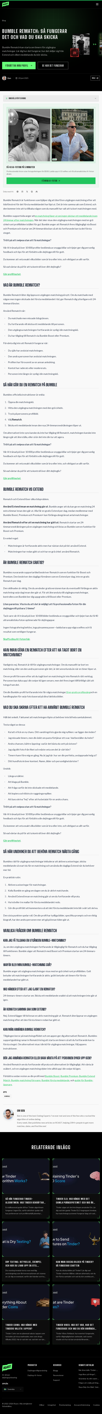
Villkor (41, 1405)
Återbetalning (65, 1405)
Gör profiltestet (12, 274)
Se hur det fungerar (53, 65)
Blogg (55, 1370)
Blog (4, 20)
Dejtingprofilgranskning (37, 1370)
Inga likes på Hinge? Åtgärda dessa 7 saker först (88, 1374)
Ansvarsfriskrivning (82, 1405)
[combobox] (12, 1389)
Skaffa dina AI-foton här (16, 639)
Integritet (52, 1405)
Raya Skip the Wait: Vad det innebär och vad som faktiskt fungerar (89, 1387)
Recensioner (58, 1375)
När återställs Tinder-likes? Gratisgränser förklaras (87, 1370)
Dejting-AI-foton (35, 1375)
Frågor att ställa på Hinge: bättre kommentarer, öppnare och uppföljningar (89, 1383)
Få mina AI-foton (49, 180)
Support (56, 1380)
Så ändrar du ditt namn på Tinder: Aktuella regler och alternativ (89, 1378)
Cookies (96, 1405)
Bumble (7, 1096)
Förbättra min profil (16, 65)
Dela (93, 78)
